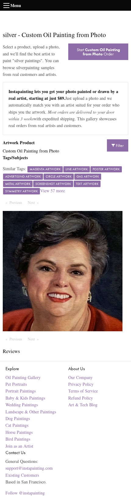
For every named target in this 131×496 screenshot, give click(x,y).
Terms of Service (83, 391)
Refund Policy (80, 398)
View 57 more (52, 191)
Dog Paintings (17, 418)
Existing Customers (22, 475)
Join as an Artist (19, 446)
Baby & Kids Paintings (25, 398)
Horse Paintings (19, 432)
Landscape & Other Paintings (30, 412)
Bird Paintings (17, 439)
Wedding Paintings (21, 405)
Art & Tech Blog (82, 405)
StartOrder (98, 52)
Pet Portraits (16, 384)
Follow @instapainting (25, 493)
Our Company (80, 377)
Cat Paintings (16, 425)
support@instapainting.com (29, 468)
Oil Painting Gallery (23, 377)
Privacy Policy (81, 384)
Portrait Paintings (20, 391)
